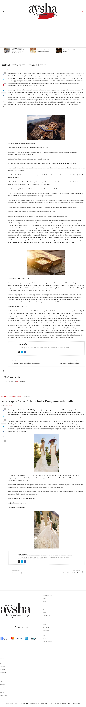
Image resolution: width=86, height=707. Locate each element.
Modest (45, 606)
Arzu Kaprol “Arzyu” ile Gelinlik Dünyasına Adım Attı (37, 401)
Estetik (1, 663)
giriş (17, 381)
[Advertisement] (43, 35)
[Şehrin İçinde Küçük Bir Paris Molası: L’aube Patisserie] (7, 50)
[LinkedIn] (23, 627)
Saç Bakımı (2, 669)
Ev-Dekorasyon (4, 690)
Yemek (44, 612)
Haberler (45, 598)
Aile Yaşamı (2, 684)
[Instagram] (19, 627)
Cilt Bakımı (2, 666)
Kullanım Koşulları (47, 703)
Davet (44, 638)
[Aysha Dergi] (43, 11)
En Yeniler (10, 396)
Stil (43, 604)
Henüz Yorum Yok (11, 371)
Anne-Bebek (46, 627)
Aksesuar (3, 396)
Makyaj (1, 661)
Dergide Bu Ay (46, 615)
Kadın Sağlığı (46, 630)
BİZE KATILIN (24, 703)
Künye (69, 703)
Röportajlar (45, 609)
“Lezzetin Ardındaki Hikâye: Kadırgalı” (43, 50)
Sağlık (44, 624)
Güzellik (2, 658)
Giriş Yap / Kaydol (47, 641)
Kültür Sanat (3, 692)
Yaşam (1, 681)
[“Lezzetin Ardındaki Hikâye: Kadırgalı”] (33, 50)
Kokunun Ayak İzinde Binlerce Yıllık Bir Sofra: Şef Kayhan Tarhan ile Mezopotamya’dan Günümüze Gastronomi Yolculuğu (71, 50)
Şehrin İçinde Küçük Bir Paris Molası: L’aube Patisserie (18, 50)
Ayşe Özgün (9, 69)
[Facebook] (15, 627)
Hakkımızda (9, 703)
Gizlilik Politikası (60, 703)
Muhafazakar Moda (47, 595)
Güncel (15, 396)
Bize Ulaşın (76, 703)
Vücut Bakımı (3, 672)
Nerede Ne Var (3, 695)
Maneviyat (4, 60)
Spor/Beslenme (47, 633)
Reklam (17, 703)
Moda (19, 396)
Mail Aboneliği (34, 703)
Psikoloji (45, 635)
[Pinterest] (27, 627)
